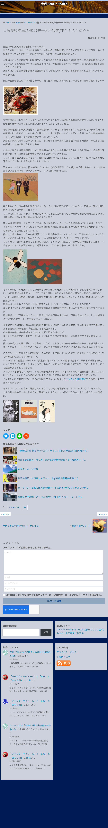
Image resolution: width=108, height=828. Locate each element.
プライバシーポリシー (68, 652)
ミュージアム (14, 507)
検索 (46, 632)
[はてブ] (12, 436)
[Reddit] (26, 436)
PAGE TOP (103, 800)
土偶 (28, 680)
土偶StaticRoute (54, 3)
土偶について (63, 657)
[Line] (19, 436)
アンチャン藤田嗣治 (76, 379)
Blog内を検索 (10, 625)
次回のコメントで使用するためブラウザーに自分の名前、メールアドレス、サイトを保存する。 (54, 595)
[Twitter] (6, 436)
